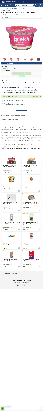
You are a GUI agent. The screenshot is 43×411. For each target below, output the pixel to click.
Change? (12, 70)
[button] (36, 5)
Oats (19, 8)
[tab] (4, 59)
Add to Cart (20, 73)
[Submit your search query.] (34, 5)
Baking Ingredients (13, 8)
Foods (7, 8)
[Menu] (2, 5)
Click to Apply (21, 1)
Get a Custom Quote (37, 96)
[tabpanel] (21, 135)
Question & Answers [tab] (18, 276)
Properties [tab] (23, 115)
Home (3, 8)
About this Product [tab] (5, 115)
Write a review (15, 14)
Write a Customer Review (21, 285)
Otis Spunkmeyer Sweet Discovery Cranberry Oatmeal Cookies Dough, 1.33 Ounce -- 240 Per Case (31, 203)
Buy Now (36, 73)
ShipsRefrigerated (9, 100)
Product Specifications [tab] (15, 115)
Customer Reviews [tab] (9, 276)
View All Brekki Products (5, 10)
